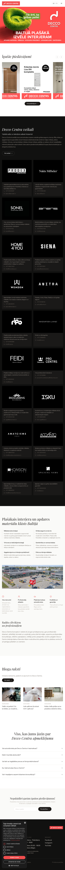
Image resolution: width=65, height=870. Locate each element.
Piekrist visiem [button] (14, 857)
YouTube (48, 845)
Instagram (48, 843)
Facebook (48, 840)
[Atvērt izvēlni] (61, 3)
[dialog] (14, 844)
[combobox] (25, 823)
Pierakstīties (44, 809)
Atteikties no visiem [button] (14, 862)
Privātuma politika (57, 862)
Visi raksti (7, 680)
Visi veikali (7, 153)
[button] (14, 866)
